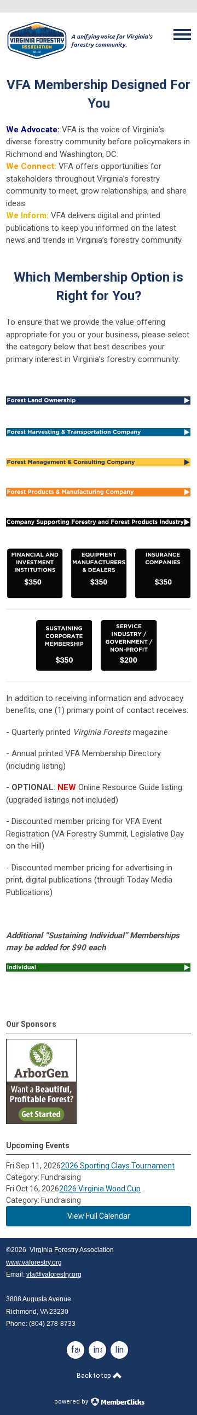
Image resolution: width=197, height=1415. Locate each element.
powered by (72, 1401)
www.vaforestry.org (34, 1262)
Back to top (94, 1375)
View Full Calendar (98, 1216)
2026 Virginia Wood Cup (100, 1188)
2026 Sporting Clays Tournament (118, 1165)
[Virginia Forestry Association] (80, 60)
